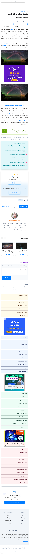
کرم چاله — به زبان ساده (20, 160)
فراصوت (4, 45)
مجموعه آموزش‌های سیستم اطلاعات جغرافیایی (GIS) (15, 151)
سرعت (11, 29)
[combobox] (12, 1)
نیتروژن (10, 113)
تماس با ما (22, 515)
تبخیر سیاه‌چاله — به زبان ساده (18, 157)
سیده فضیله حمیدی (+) (14, 220)
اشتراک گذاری (22, 206)
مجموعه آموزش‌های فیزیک (19, 143)
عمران (8, 515)
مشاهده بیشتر (25, 541)
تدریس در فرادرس (21, 518)
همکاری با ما (21, 517)
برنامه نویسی (8, 517)
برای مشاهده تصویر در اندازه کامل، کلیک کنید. (14, 105)
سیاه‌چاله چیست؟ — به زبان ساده (17, 154)
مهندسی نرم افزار (8, 523)
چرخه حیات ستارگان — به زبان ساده (17, 162)
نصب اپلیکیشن (14, 502)
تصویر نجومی (24, 11)
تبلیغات (21, 522)
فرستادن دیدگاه (6, 277)
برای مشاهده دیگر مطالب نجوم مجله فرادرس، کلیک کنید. (14, 166)
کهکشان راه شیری (23, 120)
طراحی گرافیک (8, 522)
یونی (7, 43)
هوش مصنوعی (8, 518)
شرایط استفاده (4, 547)
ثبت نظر (13, 192)
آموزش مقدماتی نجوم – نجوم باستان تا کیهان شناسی (15, 146)
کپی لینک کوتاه (5, 206)
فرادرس (21, 520)
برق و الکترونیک (8, 520)
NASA (20, 200)
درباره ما (21, 523)
